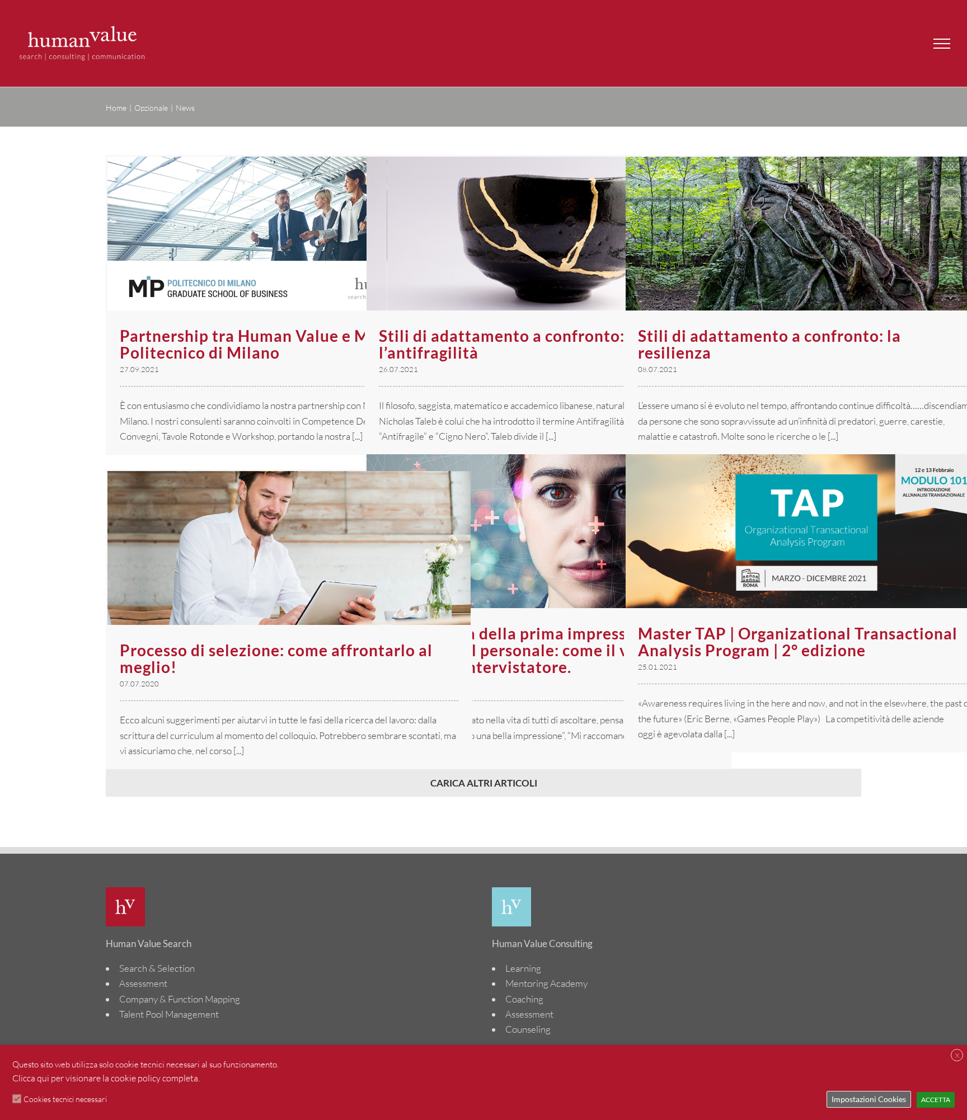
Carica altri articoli (483, 783)
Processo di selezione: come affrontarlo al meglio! (276, 658)
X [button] (957, 1055)
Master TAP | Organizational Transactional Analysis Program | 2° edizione (797, 642)
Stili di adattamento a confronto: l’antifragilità (502, 344)
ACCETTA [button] (935, 1099)
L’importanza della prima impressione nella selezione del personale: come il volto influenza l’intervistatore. (539, 650)
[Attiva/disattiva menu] (942, 44)
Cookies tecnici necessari (65, 1099)
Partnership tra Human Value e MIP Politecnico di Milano (253, 344)
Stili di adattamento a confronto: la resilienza (769, 344)
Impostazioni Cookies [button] (869, 1099)
